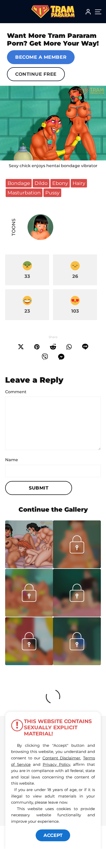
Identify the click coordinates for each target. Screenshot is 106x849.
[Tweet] (21, 347)
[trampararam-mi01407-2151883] (77, 567)
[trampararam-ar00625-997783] (29, 663)
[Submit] (53, 347)
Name (11, 459)
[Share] (69, 347)
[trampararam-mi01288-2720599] (77, 615)
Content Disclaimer (61, 758)
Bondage (18, 183)
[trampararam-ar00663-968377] (29, 615)
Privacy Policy (56, 764)
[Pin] (37, 347)
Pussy (52, 193)
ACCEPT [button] (53, 835)
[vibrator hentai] (53, 123)
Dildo (41, 183)
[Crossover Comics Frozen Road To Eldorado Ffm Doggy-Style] (29, 544)
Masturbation (24, 193)
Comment (15, 391)
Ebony (60, 183)
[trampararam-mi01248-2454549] (77, 663)
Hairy (79, 183)
